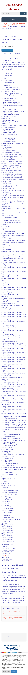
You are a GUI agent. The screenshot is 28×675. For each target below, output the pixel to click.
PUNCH (3, 555)
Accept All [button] (14, 671)
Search (23, 13)
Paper (6, 140)
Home (3, 23)
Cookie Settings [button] (6, 671)
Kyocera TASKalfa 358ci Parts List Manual (12, 613)
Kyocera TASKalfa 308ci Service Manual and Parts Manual (13, 618)
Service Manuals (10, 23)
